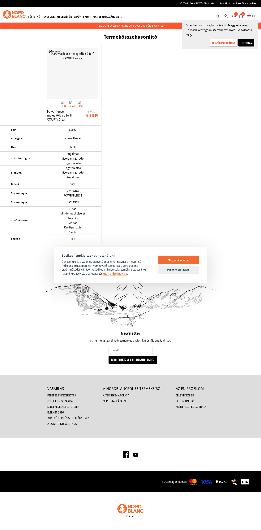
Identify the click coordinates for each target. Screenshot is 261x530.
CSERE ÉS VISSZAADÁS (60, 401)
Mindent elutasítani (178, 269)
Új (122, 16)
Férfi (31, 16)
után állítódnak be (115, 273)
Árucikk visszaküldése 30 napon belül (238, 3)
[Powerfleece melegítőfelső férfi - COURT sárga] (72, 73)
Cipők (77, 16)
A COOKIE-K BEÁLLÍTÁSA (62, 424)
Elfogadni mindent (179, 260)
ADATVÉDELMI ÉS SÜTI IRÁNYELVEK (68, 418)
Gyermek (49, 16)
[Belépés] (225, 16)
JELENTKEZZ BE (185, 395)
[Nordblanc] (14, 15)
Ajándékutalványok (106, 16)
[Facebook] (126, 454)
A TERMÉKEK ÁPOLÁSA (116, 395)
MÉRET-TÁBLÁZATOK (115, 401)
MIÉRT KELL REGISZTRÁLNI (192, 407)
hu (254, 16)
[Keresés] (218, 16)
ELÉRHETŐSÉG (55, 412)
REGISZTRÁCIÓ (185, 401)
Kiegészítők (64, 16)
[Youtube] (135, 454)
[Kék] (64, 104)
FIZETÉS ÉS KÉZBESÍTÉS (61, 395)
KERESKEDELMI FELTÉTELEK (63, 407)
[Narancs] (72, 104)
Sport (87, 16)
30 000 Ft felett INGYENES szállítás (196, 3)
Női (39, 16)
